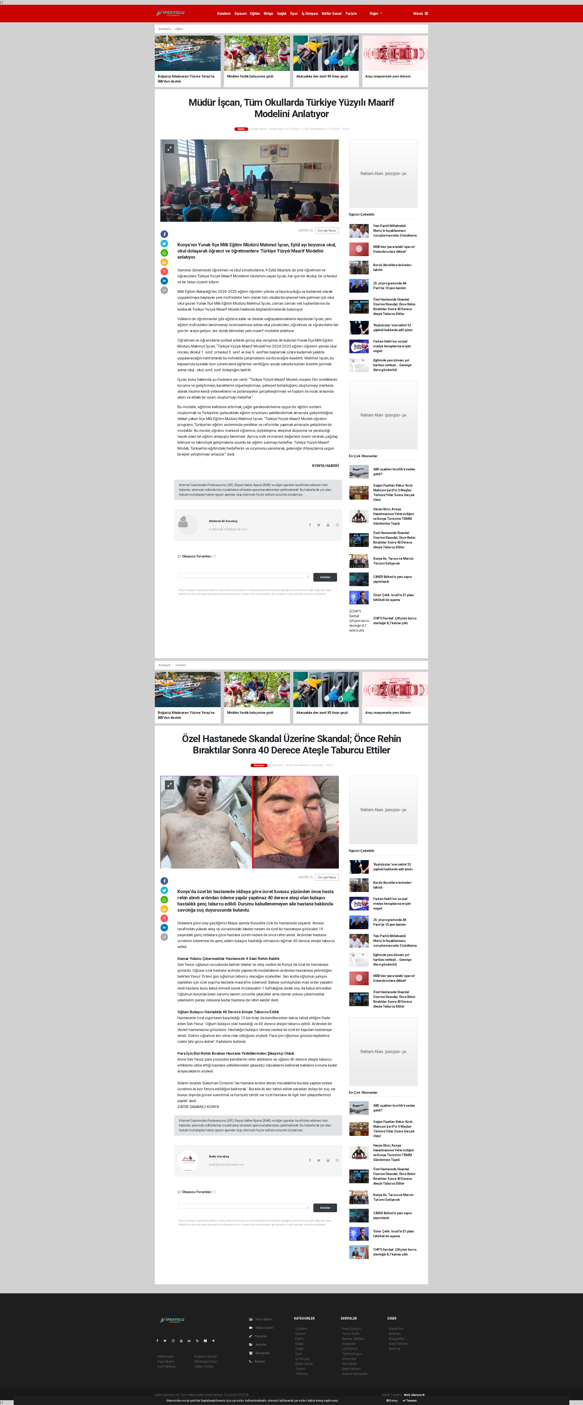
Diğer (374, 13)
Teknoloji (301, 1374)
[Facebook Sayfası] (159, 1341)
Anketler (395, 1333)
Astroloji (394, 1349)
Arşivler (261, 1344)
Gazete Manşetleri (355, 1374)
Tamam (411, 1400)
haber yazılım (314, 1395)
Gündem (224, 13)
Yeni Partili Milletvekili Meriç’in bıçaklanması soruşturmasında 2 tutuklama (395, 230)
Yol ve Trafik (350, 1333)
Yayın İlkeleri (165, 1361)
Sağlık (282, 13)
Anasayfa (165, 29)
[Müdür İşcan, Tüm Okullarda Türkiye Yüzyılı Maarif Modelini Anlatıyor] (249, 180)
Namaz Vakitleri (353, 1339)
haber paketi (278, 1395)
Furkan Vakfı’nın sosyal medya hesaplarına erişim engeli (392, 346)
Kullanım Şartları (206, 1356)
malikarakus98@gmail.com (228, 529)
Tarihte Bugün (352, 1354)
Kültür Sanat (332, 13)
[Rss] (199, 1341)
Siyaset (240, 13)
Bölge (268, 13)
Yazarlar (260, 1336)
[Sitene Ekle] (215, 1341)
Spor (294, 13)
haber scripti (296, 1395)
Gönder (325, 577)
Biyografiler (397, 1339)
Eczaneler (349, 1344)
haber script (333, 1395)
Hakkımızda (165, 1356)
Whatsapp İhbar (206, 1361)
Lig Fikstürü (350, 1349)
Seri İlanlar (349, 1364)
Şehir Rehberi (351, 1369)
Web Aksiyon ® (414, 1395)
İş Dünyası (310, 13)
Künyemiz (262, 1353)
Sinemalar (349, 1359)
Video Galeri (264, 1328)
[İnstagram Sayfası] (175, 1341)
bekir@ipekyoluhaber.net (226, 1164)
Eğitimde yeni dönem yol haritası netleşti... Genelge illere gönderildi (392, 365)
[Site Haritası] (207, 1341)
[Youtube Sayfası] (183, 1341)
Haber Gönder (204, 1366)
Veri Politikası (166, 1366)
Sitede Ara (396, 1328)
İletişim (259, 1361)
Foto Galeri (263, 1319)
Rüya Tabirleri (398, 1344)
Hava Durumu (351, 1328)
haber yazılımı (259, 1395)
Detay (393, 1400)
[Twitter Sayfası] (167, 1341)
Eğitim (255, 13)
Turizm (351, 13)
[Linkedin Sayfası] (191, 1341)
